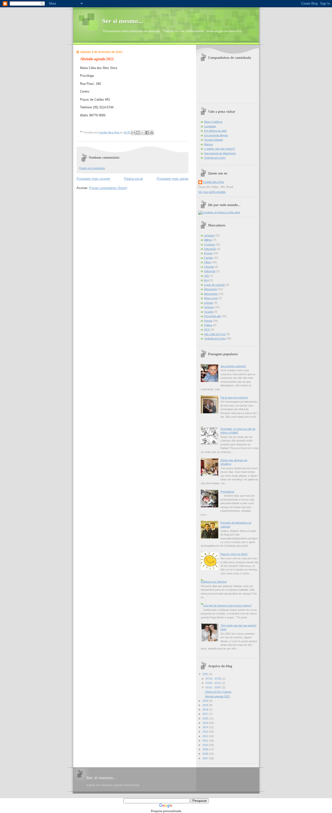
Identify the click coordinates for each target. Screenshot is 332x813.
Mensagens (211, 293)
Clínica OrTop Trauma (218, 691)
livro (206, 280)
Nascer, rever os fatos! (234, 554)
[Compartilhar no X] (142, 132)
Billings (208, 239)
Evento (208, 253)
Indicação (210, 271)
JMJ (206, 275)
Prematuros (227, 491)
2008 (205, 753)
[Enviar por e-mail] (133, 132)
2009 (205, 749)
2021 (205, 674)
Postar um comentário (92, 168)
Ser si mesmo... (122, 21)
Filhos (207, 262)
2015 (205, 722)
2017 (205, 713)
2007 (205, 758)
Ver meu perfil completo (212, 191)
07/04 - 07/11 (214, 683)
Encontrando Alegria (216, 135)
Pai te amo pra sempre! (234, 397)
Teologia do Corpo (215, 157)
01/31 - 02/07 (214, 687)
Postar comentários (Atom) (108, 188)
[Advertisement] (166, 795)
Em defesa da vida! (215, 130)
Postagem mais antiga (172, 179)
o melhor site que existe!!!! (219, 148)
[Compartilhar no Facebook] (147, 132)
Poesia (208, 320)
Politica (208, 325)
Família (208, 257)
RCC (207, 329)
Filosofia (209, 266)
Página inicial (133, 179)
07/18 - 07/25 (214, 678)
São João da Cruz (215, 334)
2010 (205, 745)
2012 (205, 736)
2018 (205, 709)
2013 (205, 731)
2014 (205, 727)
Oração (208, 311)
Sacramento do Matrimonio (220, 153)
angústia (209, 235)
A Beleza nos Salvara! (214, 581)
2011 (205, 740)
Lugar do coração (214, 284)
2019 (205, 705)
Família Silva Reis (213, 182)
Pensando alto (212, 316)
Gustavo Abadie (213, 139)
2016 (205, 718)
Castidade (210, 126)
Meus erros (211, 298)
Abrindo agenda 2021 (217, 696)
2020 (205, 700)
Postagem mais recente (93, 179)
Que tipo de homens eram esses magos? (227, 605)
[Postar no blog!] (137, 132)
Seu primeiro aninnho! (233, 366)
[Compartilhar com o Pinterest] (151, 132)
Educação (210, 248)
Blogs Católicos (213, 121)
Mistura (208, 144)
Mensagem (210, 289)
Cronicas (209, 244)
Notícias (209, 307)
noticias (208, 302)
